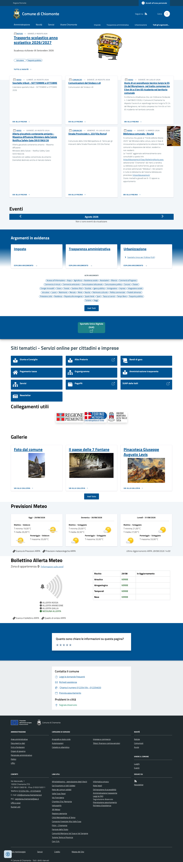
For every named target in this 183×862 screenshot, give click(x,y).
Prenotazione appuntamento (105, 802)
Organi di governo (18, 751)
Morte (80, 292)
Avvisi (136, 747)
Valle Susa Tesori (59, 793)
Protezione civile (46, 296)
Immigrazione (112, 288)
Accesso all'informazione (56, 280)
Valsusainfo (56, 805)
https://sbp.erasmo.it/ (141, 175)
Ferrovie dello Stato (60, 829)
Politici (13, 759)
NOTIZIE (20, 33)
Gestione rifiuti (77, 288)
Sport (99, 296)
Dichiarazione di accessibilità (104, 789)
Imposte (97, 24)
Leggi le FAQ (98, 796)
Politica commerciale (117, 292)
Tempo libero (122, 296)
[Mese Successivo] (162, 216)
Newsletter (138, 784)
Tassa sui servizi (109, 296)
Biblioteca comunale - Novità (138, 133)
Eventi (136, 767)
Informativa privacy (101, 781)
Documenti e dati (18, 743)
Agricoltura (78, 280)
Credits (57, 851)
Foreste (66, 288)
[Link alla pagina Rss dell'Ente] (135, 781)
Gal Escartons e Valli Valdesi (63, 785)
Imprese (122, 288)
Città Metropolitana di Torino (63, 817)
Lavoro (54, 292)
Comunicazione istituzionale (92, 284)
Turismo (88, 300)
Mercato (73, 292)
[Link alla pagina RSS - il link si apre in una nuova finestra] (145, 13)
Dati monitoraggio (18, 851)
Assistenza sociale (91, 280)
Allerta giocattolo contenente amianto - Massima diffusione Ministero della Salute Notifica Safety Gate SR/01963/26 (34, 137)
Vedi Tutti (91, 308)
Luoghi (137, 763)
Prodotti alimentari (134, 292)
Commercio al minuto (53, 284)
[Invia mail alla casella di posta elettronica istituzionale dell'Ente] (29, 795)
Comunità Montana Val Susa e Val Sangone (70, 833)
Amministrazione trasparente (105, 793)
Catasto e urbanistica (60, 747)
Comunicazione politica (113, 284)
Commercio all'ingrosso (128, 280)
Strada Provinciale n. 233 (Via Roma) (87, 133)
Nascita (87, 292)
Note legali (97, 785)
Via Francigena (58, 797)
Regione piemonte (59, 813)
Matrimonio (63, 292)
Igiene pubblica (99, 288)
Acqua (69, 280)
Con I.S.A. (56, 841)
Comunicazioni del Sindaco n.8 (84, 83)
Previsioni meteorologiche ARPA (60, 551)
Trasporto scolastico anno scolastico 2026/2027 (36, 40)
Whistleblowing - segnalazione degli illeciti (69, 781)
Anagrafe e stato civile (61, 739)
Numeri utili (15, 806)
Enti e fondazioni (18, 747)
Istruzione (45, 292)
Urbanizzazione (141, 24)
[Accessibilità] (8, 854)
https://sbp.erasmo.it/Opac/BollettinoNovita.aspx (143, 159)
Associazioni (104, 280)
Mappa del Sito (78, 851)
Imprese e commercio (102, 739)
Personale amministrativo (21, 755)
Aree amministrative (19, 739)
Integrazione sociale (135, 288)
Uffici (13, 763)
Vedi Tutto (91, 496)
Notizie (137, 739)
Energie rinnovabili (47, 288)
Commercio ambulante (71, 284)
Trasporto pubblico (136, 296)
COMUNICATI (77, 79)
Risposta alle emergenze (73, 296)
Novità (39, 24)
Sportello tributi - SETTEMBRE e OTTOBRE (34, 83)
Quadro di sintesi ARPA (55, 618)
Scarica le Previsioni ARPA (27, 551)
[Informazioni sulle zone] (52, 566)
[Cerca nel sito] (166, 14)
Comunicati (138, 743)
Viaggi (95, 300)
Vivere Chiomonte (68, 24)
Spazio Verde (89, 296)
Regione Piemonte (19, 3)
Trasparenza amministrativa (118, 24)
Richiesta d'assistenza (102, 805)
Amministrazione (22, 24)
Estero (59, 288)
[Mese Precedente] (20, 216)
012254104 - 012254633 (30, 790)
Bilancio (114, 280)
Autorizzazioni (57, 743)
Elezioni (135, 284)
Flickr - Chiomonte (59, 825)
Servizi (51, 24)
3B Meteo (56, 809)
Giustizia (88, 288)
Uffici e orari (16, 802)
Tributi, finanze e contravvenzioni (106, 743)
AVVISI (18, 79)
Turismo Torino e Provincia (62, 837)
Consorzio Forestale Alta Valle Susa (66, 821)
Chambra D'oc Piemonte (62, 801)
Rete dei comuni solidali (61, 789)
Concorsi (127, 284)
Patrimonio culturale (100, 292)
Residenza (58, 296)
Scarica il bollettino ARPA (27, 618)
